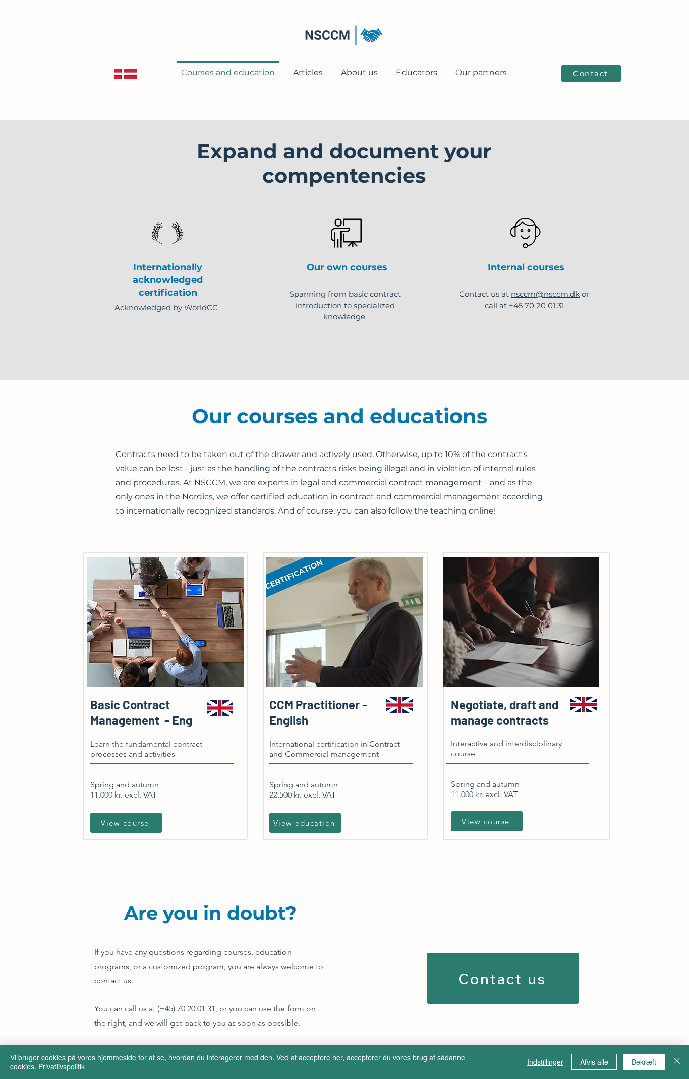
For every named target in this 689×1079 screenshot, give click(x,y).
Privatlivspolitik (61, 1066)
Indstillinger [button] (545, 1062)
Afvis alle (594, 1062)
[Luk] (677, 1062)
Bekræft (643, 1062)
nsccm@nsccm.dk (545, 294)
